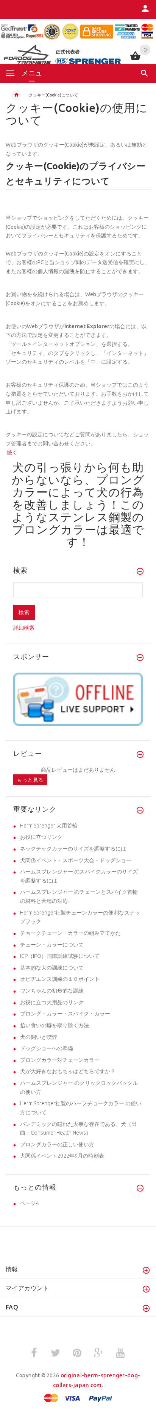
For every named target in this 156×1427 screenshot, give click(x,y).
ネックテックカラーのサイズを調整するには (73, 849)
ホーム (16, 95)
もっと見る (30, 779)
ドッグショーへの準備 (46, 1048)
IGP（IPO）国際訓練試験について (60, 956)
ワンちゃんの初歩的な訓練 (52, 991)
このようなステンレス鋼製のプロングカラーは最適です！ (78, 523)
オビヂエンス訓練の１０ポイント (60, 979)
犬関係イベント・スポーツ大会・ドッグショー (75, 860)
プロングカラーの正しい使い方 (57, 1144)
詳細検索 (23, 628)
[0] (135, 60)
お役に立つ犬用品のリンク (52, 1002)
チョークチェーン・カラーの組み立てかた (70, 933)
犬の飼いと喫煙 (38, 1037)
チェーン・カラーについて (52, 945)
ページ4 (29, 1203)
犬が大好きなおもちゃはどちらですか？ (67, 1071)
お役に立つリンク (41, 837)
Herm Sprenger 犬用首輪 (49, 826)
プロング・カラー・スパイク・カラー (65, 1014)
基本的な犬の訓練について (52, 968)
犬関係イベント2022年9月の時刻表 (62, 1156)
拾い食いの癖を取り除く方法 (54, 1025)
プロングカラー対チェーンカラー (60, 1060)
